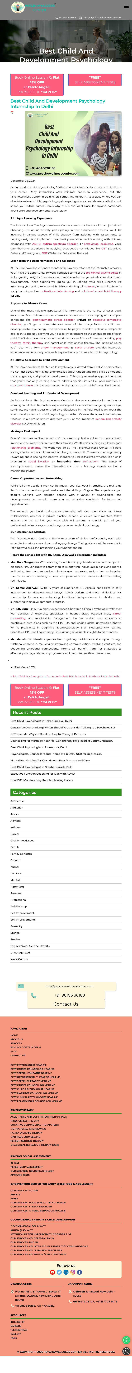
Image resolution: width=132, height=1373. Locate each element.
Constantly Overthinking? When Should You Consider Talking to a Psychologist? (62, 727)
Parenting (17, 886)
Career (14, 834)
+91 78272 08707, (84, 1301)
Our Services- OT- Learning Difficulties (36, 1250)
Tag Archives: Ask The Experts (30, 946)
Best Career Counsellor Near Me (32, 1069)
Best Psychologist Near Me (28, 1065)
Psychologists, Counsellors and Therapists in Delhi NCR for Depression (56, 753)
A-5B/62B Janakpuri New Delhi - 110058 (94, 1293)
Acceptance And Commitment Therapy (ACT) (38, 1116)
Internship (17, 1321)
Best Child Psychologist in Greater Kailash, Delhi (41, 767)
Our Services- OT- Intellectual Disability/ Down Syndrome (49, 1246)
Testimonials (18, 1329)
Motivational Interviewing (28, 1128)
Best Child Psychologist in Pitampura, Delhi (38, 747)
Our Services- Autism (24, 1190)
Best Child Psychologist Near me (32, 1089)
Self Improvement (22, 913)
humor (14, 866)
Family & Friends (21, 853)
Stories (14, 932)
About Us (16, 1039)
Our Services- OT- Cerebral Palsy (32, 1238)
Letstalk (15, 873)
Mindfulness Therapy (24, 1120)
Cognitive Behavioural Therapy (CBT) (34, 1124)
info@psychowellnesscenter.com (102, 17)
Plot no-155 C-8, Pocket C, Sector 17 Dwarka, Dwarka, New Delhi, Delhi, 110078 (38, 1295)
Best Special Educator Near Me (31, 1073)
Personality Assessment (26, 1166)
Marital (15, 880)
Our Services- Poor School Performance (38, 1202)
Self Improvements (23, 919)
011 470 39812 (45, 1305)
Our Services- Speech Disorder (31, 1206)
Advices (15, 820)
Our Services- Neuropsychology (32, 1171)
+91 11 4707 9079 (106, 1301)
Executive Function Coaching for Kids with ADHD (42, 773)
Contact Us (66, 1004)
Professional (18, 899)
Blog (13, 1051)
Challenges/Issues (22, 840)
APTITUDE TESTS (20, 1175)
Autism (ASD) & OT (21, 1230)
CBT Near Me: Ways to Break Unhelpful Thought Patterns (48, 734)
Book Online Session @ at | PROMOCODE (37, 85)
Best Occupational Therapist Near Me (35, 1077)
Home (14, 1035)
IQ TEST (14, 1162)
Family (14, 847)
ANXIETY (15, 1194)
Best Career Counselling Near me (32, 1085)
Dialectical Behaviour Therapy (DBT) (34, 1144)
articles (15, 827)
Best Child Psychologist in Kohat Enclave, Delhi (41, 721)
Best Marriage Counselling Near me (34, 1093)
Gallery (15, 1333)
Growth (15, 860)
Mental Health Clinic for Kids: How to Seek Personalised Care (50, 760)
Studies (15, 939)
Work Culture (19, 959)
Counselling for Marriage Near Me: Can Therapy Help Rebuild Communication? (61, 740)
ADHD (14, 1198)
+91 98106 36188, (25, 1305)
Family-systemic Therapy (26, 1132)
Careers (15, 1325)
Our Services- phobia (24, 1242)
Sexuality (16, 926)
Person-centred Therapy (27, 1140)
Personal (16, 893)
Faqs (13, 1338)
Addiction (16, 807)
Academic (17, 801)
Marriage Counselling (25, 1136)
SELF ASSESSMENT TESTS (95, 80)
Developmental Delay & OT (28, 1226)
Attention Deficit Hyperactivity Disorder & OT (40, 1234)
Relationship (18, 906)
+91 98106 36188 (70, 995)
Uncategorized (20, 952)
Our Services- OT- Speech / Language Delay (38, 1254)
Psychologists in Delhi (25, 1047)
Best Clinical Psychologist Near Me (34, 1097)
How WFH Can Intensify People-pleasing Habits (41, 780)
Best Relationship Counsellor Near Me (36, 1101)
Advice (14, 814)
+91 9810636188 (67, 17)
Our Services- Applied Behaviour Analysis (38, 1210)
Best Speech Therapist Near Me (30, 1081)
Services (16, 1043)
